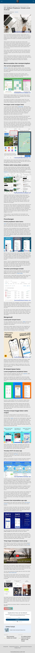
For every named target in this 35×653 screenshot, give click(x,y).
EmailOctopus (20, 621)
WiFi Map (16, 454)
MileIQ (24, 321)
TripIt (5, 223)
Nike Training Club (12, 572)
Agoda (12, 418)
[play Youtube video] (17, 555)
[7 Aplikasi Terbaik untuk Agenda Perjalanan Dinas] (17, 630)
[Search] (33, 1)
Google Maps (20, 106)
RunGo (28, 544)
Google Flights (20, 273)
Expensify (25, 373)
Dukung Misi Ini (8, 608)
